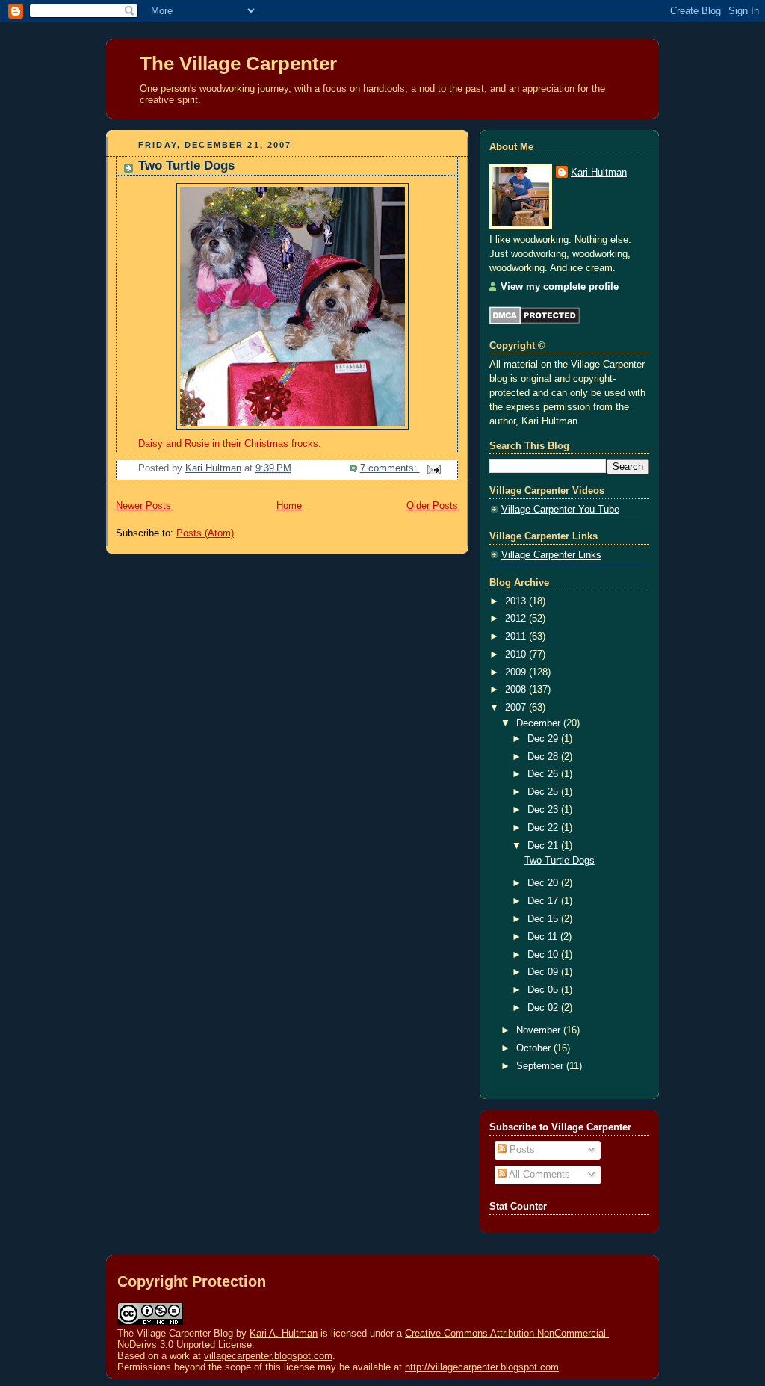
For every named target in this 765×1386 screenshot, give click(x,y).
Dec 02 (544, 1008)
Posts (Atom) (205, 533)
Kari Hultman (599, 172)
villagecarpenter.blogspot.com (268, 1355)
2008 (517, 689)
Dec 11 (543, 937)
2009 (517, 672)
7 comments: (390, 468)
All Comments (538, 1174)
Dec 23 (544, 810)
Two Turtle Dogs (186, 165)
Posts (521, 1150)
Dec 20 (544, 883)
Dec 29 (544, 739)
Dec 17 (544, 901)
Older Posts (432, 506)
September (541, 1066)
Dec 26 (544, 774)
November (539, 1030)
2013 (517, 601)
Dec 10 (544, 955)
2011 (517, 636)
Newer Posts (143, 506)
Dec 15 (544, 919)
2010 (517, 654)
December (539, 723)
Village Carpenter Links (551, 555)
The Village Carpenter (238, 63)
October (535, 1048)
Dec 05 (544, 990)
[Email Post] (433, 468)
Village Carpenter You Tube (560, 509)
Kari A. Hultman (284, 1333)
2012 (517, 618)
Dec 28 (544, 757)
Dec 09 (544, 972)
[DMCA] (534, 321)
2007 (517, 707)
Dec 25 (544, 792)
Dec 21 (544, 846)
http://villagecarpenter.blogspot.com (482, 1367)
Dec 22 (544, 828)
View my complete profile (560, 287)
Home (289, 506)
